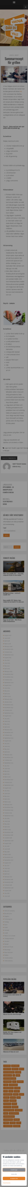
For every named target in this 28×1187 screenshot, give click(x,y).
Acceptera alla (14, 1178)
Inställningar (14, 1170)
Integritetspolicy (6, 1183)
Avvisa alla (14, 1174)
